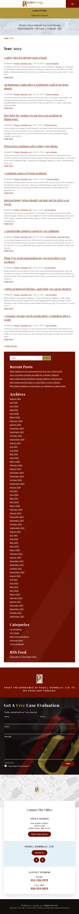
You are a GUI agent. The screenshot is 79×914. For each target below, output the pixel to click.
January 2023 (15, 557)
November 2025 (17, 432)
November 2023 (17, 520)
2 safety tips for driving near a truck (25, 57)
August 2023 (15, 531)
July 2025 (13, 447)
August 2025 (15, 443)
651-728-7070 (39, 879)
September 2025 (17, 439)
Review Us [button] (39, 853)
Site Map (22, 908)
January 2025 (15, 469)
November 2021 (17, 609)
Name (6, 717)
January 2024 (15, 513)
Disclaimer (9, 762)
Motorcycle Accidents (19, 636)
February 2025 (16, 465)
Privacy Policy (31, 908)
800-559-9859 (41, 10)
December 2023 (17, 517)
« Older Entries (10, 346)
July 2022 (13, 579)
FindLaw (67, 908)
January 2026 (15, 424)
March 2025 (15, 461)
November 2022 (17, 565)
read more (8, 77)
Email (7, 726)
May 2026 (14, 410)
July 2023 (13, 535)
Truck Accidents (52, 63)
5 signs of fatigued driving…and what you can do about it (37, 289)
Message (7, 736)
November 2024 (17, 476)
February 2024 (16, 509)
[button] (72, 5)
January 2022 (15, 602)
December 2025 (17, 428)
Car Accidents (51, 152)
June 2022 (14, 583)
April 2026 (14, 413)
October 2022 (16, 568)
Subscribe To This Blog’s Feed (23, 657)
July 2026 (13, 402)
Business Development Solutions (49, 908)
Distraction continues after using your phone (31, 146)
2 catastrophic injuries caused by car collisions (31, 231)
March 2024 (15, 506)
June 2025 (14, 450)
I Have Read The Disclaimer (19, 766)
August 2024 (15, 487)
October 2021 (16, 613)
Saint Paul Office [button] (39, 834)
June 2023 (14, 539)
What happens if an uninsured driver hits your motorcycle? (36, 371)
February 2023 (16, 554)
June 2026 (14, 406)
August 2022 (15, 576)
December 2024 (17, 472)
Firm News (14, 633)
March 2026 (15, 417)
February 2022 (16, 598)
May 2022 (14, 587)
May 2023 (14, 543)
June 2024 (14, 495)
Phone (42, 717)
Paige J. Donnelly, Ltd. (23, 63)
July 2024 (13, 491)
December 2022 (17, 561)
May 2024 (14, 498)
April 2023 (14, 546)
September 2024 (17, 484)
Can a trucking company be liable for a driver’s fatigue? (34, 375)
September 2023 (17, 528)
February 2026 (16, 421)
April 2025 (14, 458)
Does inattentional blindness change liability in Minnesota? (36, 379)
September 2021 (17, 616)
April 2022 (14, 590)
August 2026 (15, 399)
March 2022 (15, 594)
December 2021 (17, 605)
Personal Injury (51, 125)
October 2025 (16, 436)
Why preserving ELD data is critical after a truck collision (35, 382)
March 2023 (15, 550)
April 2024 (14, 502)
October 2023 (16, 524)
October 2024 (16, 480)
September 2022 (17, 572)
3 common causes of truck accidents (25, 173)
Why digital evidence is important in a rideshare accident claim (38, 386)
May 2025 (14, 454)
